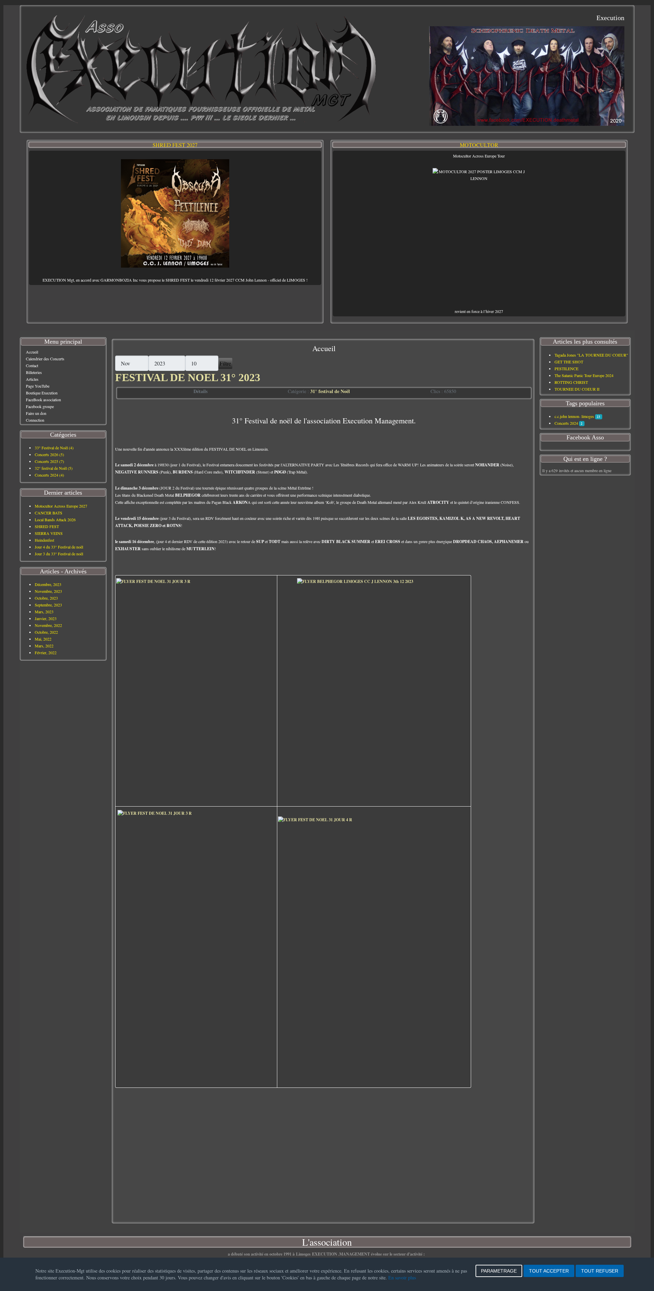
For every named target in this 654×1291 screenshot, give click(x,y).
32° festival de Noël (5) (54, 468)
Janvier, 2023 (46, 618)
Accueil (32, 352)
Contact (32, 365)
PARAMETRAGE (499, 1271)
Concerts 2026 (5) (49, 454)
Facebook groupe (40, 406)
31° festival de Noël (330, 391)
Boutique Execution (42, 392)
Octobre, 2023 (46, 598)
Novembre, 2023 (48, 591)
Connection (35, 420)
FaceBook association (43, 399)
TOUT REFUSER (599, 1271)
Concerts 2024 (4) (49, 475)
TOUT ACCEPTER (549, 1271)
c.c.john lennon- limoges (574, 416)
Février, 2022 (46, 652)
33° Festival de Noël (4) (54, 447)
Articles (32, 379)
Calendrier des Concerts (45, 358)
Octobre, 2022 (46, 632)
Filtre (225, 363)
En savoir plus (402, 1277)
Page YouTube (37, 386)
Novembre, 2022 (48, 625)
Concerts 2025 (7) (49, 461)
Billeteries (34, 372)
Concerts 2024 (566, 423)
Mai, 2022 (43, 639)
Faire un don (36, 413)
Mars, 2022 (44, 645)
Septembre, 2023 (48, 604)
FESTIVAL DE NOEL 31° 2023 (187, 377)
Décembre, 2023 (48, 584)
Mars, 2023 (44, 611)
